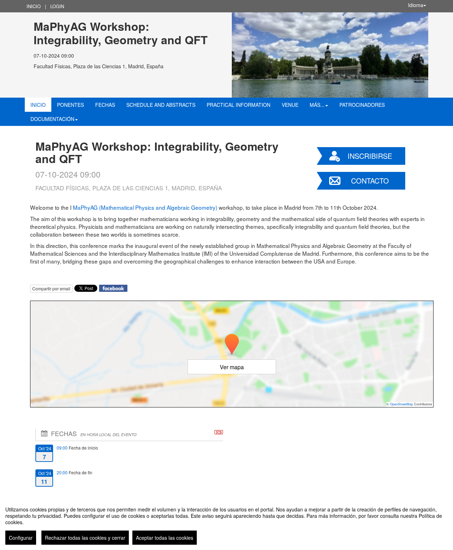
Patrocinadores (362, 104)
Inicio (34, 6)
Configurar (21, 537)
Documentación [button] (52, 118)
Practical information (238, 104)
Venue (290, 104)
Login (57, 6)
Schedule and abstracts (160, 104)
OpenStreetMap (401, 404)
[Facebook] (113, 287)
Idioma (415, 4)
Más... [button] (317, 104)
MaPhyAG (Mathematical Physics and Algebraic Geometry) (145, 207)
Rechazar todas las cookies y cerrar (85, 537)
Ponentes (70, 104)
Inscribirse (370, 156)
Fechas (105, 104)
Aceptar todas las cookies (164, 537)
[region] (226, 523)
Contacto (370, 180)
